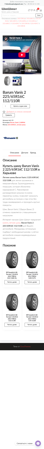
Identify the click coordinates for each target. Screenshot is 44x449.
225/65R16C (12, 124)
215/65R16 (32, 21)
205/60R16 (23, 21)
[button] (41, 10)
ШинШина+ (9, 9)
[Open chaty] (38, 443)
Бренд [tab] (33, 153)
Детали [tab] (24, 153)
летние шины (21, 124)
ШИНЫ (22, 122)
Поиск (38, 15)
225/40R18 (21, 26)
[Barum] (11, 138)
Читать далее (12, 282)
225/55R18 (25, 23)
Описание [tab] (14, 153)
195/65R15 (30, 18)
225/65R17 (16, 23)
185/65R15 (13, 21)
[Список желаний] (31, 10)
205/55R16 (21, 18)
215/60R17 (6, 23)
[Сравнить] (29, 10)
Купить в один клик (20, 106)
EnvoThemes (25, 347)
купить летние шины (12, 223)
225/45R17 (34, 23)
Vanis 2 (17, 122)
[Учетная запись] (34, 10)
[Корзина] (37, 11)
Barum (12, 122)
